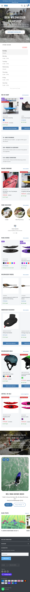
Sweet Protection (6, 372)
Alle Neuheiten (25, 95)
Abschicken (6, 558)
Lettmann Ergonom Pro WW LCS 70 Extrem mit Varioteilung (10, 298)
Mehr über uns (15, 450)
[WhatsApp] (2, 589)
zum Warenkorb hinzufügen (11, 128)
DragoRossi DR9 (6, 416)
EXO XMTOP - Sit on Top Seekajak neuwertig (10, 192)
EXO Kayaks (5, 189)
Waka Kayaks (5, 116)
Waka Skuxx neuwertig (8, 117)
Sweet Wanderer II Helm (8, 374)
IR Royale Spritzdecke (7, 332)
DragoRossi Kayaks (7, 415)
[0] (27, 6)
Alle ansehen (26, 168)
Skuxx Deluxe (18, 505)
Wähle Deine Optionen (11, 343)
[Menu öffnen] (2, 5)
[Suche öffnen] (22, 5)
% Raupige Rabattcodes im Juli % (10, 530)
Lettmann (5, 295)
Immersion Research (7, 331)
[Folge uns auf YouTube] (8, 572)
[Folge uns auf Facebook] (2, 572)
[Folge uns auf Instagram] (5, 572)
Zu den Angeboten (25, 394)
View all (27, 513)
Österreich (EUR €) (13, 564)
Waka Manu (5, 260)
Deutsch (3, 564)
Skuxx (7, 505)
